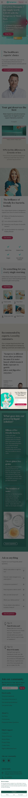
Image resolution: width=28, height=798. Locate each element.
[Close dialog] (26, 389)
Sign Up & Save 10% (20, 404)
